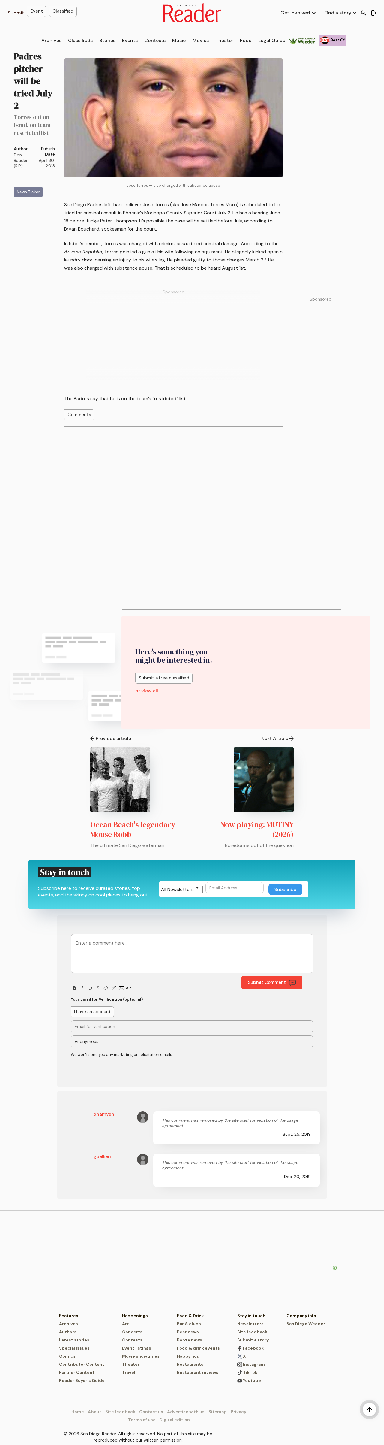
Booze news (189, 1340)
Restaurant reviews (197, 1372)
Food (246, 40)
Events (130, 40)
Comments (79, 415)
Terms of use (142, 1419)
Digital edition (175, 1419)
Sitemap (217, 1411)
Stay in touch (251, 1315)
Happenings (135, 1315)
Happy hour (189, 1356)
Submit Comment (267, 982)
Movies (201, 40)
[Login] (373, 13)
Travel (128, 1372)
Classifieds (80, 40)
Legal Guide (271, 40)
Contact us (151, 1411)
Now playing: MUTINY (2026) (257, 829)
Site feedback (252, 1332)
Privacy (238, 1411)
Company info (301, 1315)
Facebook (253, 1348)
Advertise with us (186, 1411)
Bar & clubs (189, 1323)
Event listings (136, 1348)
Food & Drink (190, 1315)
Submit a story (253, 1340)
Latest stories (74, 1340)
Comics (67, 1356)
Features (68, 1315)
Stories (107, 40)
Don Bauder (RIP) (21, 160)
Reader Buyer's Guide (82, 1380)
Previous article (113, 738)
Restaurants (190, 1364)
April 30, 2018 (47, 163)
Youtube (251, 1380)
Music (179, 40)
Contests (155, 40)
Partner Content (76, 1372)
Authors (67, 1332)
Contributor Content (81, 1364)
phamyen (103, 1114)
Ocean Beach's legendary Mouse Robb (133, 829)
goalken (102, 1156)
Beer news (188, 1332)
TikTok (249, 1372)
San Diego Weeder (305, 1323)
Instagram (253, 1364)
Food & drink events (198, 1348)
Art (125, 1323)
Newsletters (250, 1323)
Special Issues (74, 1348)
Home (77, 1411)
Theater (224, 40)
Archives (51, 40)
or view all (146, 691)
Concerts (132, 1332)
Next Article (274, 738)
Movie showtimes (141, 1356)
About (94, 1411)
